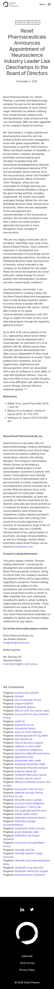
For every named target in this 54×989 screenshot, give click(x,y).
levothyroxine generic (27, 692)
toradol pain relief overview (30, 828)
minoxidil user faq (24, 849)
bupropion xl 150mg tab (28, 807)
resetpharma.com (23, 546)
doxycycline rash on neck (29, 789)
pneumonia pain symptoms (30, 874)
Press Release (28, 22)
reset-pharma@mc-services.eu (20, 664)
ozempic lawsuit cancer (28, 778)
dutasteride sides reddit (28, 760)
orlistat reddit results (26, 814)
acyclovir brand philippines (29, 803)
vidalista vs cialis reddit (28, 746)
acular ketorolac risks (26, 832)
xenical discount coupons (29, 742)
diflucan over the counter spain (32, 710)
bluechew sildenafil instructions (32, 753)
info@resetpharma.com (16, 642)
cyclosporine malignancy (29, 750)
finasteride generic (25, 707)
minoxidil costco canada (28, 800)
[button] (45, 4)
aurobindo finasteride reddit (30, 764)
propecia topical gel (26, 771)
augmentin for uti (24, 725)
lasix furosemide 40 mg (28, 700)
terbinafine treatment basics (30, 817)
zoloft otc (20, 721)
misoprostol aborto (25, 728)
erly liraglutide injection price (31, 810)
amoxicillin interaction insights (31, 871)
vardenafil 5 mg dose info (29, 867)
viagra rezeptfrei (24, 703)
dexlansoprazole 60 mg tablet (31, 735)
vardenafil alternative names (31, 775)
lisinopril (19, 696)
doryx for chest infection (28, 732)
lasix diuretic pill (23, 739)
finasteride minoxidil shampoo (31, 767)
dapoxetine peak (24, 757)
